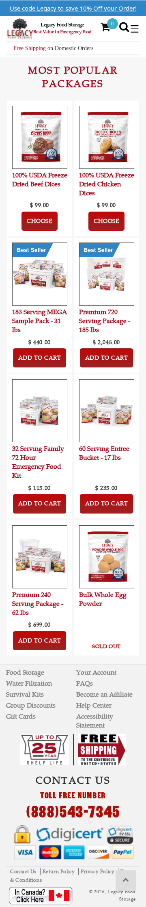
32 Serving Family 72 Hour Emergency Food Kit (38, 462)
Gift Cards (21, 716)
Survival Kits (25, 694)
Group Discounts (31, 705)
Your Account (96, 672)
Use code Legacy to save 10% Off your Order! (73, 8)
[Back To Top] (126, 880)
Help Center (94, 705)
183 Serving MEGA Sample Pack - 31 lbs (39, 321)
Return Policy (59, 871)
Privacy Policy (98, 871)
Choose (39, 221)
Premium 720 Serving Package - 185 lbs (104, 321)
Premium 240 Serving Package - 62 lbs (37, 603)
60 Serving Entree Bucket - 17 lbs (104, 453)
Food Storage (25, 672)
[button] (134, 29)
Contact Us (24, 871)
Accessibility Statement (94, 721)
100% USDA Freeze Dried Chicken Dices (106, 184)
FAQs (84, 683)
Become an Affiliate (104, 694)
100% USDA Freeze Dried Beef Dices (39, 179)
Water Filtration (29, 683)
